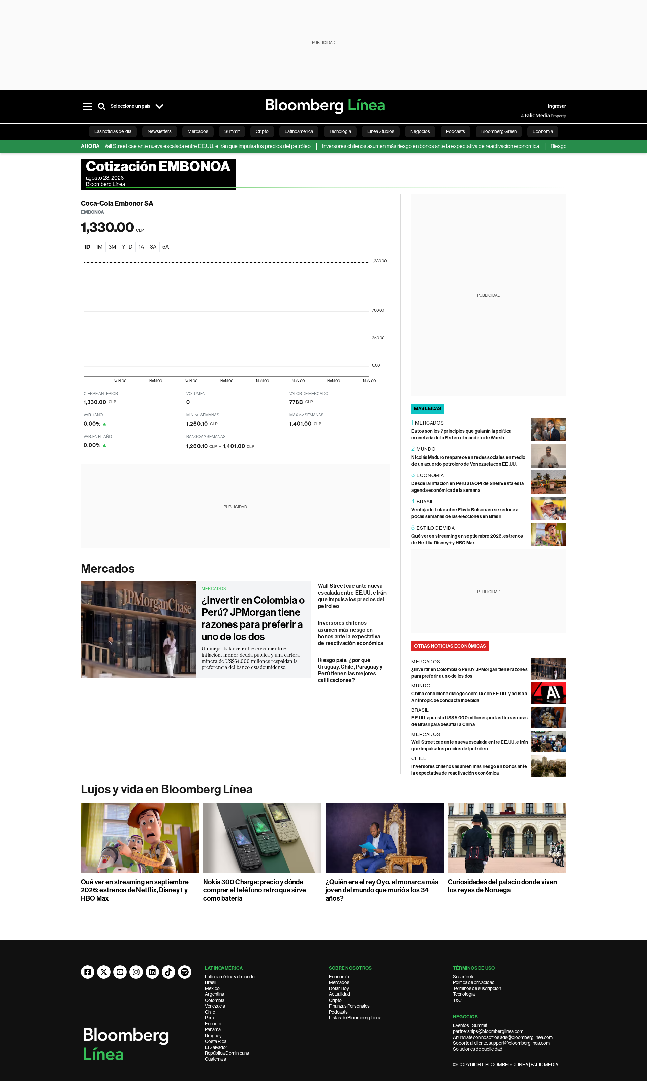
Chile (210, 1012)
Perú (209, 1017)
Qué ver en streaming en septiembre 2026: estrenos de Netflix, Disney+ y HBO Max (135, 890)
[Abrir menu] (87, 106)
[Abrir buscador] (102, 106)
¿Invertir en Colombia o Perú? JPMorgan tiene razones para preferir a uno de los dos (253, 618)
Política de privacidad (474, 982)
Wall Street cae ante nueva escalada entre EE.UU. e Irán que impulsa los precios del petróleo (185, 146)
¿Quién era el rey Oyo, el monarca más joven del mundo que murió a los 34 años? (382, 890)
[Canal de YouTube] (120, 972)
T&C (457, 1000)
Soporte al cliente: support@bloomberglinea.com (501, 1043)
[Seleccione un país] (159, 106)
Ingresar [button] (557, 106)
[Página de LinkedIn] (152, 972)
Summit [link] (232, 131)
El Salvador (216, 1047)
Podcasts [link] (455, 131)
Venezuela (215, 1006)
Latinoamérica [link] (299, 131)
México (212, 988)
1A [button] (141, 247)
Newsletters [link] (160, 131)
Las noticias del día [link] (112, 131)
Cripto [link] (262, 131)
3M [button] (112, 247)
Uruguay (213, 1035)
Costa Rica (215, 1041)
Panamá (213, 1029)
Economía (339, 976)
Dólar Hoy (339, 988)
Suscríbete (463, 976)
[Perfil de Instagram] (136, 972)
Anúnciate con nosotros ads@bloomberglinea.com (503, 1037)
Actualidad (339, 994)
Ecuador (213, 1023)
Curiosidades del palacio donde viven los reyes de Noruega (502, 886)
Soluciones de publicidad (477, 1049)
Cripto (335, 1000)
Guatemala (215, 1059)
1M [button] (99, 247)
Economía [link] (543, 131)
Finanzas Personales (349, 1006)
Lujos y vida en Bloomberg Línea (167, 789)
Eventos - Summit (470, 1025)
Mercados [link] (198, 131)
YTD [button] (127, 247)
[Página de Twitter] (104, 972)
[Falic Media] (525, 115)
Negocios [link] (420, 131)
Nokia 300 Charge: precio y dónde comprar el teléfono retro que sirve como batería (254, 890)
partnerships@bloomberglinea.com (488, 1031)
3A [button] (153, 247)
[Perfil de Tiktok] (168, 972)
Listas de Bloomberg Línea (355, 1017)
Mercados (107, 569)
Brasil (210, 982)
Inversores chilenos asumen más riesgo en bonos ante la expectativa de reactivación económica (409, 146)
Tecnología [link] (340, 131)
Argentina (214, 994)
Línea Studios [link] (380, 131)
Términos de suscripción (477, 988)
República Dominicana (227, 1053)
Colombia (214, 1000)
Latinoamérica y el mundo (230, 976)
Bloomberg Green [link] (499, 131)
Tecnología (464, 994)
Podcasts (338, 1012)
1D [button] (87, 247)
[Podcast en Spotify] (184, 972)
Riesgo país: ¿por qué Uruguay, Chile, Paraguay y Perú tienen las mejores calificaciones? (350, 670)
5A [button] (165, 247)
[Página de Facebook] (87, 972)
